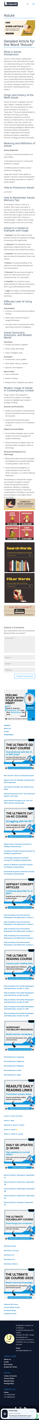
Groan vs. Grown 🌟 (11, 1129)
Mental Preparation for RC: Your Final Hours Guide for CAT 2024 (19, 795)
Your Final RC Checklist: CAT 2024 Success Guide (19, 788)
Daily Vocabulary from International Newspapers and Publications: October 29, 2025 (19, 943)
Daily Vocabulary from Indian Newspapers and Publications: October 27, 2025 (19, 1008)
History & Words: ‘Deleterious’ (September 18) (19, 1183)
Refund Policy (9, 1381)
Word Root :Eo (9, 1255)
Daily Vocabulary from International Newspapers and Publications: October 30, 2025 (19, 923)
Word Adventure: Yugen (12, 1075)
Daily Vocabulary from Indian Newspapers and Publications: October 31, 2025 (19, 987)
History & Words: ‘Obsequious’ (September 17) (19, 1176)
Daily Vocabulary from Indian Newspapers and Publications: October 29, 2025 (19, 1014)
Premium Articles (10, 1313)
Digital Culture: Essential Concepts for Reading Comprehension (18, 845)
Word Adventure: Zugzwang (14, 1057)
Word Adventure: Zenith (12, 1070)
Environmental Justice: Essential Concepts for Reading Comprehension (19, 873)
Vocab (6, 1362)
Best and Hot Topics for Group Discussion (19, 775)
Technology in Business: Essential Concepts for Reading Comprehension (17, 859)
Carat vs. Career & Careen (13, 1116)
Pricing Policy (9, 1383)
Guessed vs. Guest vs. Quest (14, 1125)
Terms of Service (10, 1376)
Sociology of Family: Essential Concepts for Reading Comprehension (19, 852)
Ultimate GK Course (11, 1304)
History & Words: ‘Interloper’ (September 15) (18, 1203)
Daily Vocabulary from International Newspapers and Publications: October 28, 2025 (19, 930)
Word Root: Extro (10, 1246)
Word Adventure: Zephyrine (14, 1066)
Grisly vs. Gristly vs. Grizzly (13, 1134)
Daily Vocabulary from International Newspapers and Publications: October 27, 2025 (19, 937)
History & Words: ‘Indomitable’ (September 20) (19, 1190)
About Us (7, 1359)
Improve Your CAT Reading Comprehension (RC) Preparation (19, 781)
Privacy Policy (9, 1378)
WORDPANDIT (9, 735)
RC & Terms (8, 1364)
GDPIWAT (7, 725)
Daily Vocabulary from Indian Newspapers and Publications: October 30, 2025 (19, 994)
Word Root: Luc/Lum (11, 1250)
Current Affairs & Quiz (12, 1307)
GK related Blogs (10, 1310)
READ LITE (7, 728)
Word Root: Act (9, 1259)
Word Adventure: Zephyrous (14, 1061)
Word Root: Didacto (11, 1264)
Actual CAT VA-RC (10, 1367)
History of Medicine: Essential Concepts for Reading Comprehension (18, 866)
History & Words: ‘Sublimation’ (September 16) (19, 1197)
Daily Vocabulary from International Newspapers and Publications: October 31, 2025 (19, 916)
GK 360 (6, 732)
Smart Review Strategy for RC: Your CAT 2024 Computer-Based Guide (18, 802)
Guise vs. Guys (9, 1120)
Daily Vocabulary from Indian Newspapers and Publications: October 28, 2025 (19, 1001)
